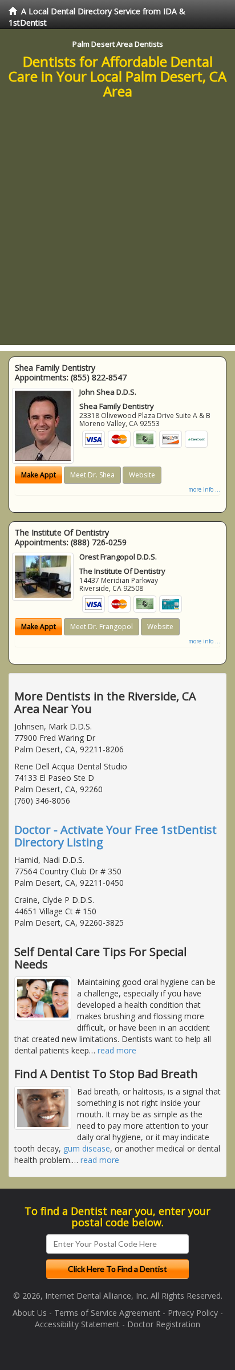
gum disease (86, 1148)
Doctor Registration (163, 1324)
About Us (30, 1312)
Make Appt (38, 475)
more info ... (204, 489)
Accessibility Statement (77, 1324)
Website (142, 475)
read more (117, 1050)
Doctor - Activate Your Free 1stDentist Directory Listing (115, 836)
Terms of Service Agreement (107, 1312)
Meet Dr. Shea (92, 475)
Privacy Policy (193, 1312)
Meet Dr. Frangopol (101, 626)
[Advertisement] (117, 227)
